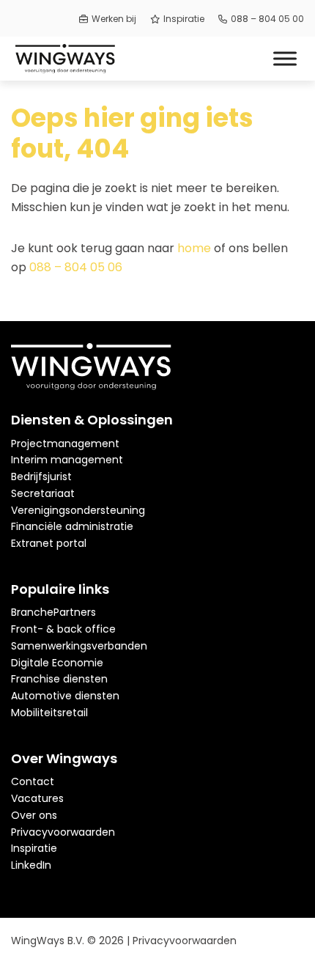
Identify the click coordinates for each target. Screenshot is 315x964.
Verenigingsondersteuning (78, 510)
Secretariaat (43, 493)
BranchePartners (53, 612)
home (194, 248)
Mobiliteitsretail (49, 712)
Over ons (34, 815)
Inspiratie (183, 18)
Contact (32, 781)
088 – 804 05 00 (267, 18)
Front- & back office (63, 629)
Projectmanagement (65, 443)
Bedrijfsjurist (41, 476)
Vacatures (37, 798)
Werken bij (114, 18)
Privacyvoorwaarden (63, 832)
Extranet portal (48, 543)
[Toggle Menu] (285, 58)
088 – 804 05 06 (75, 267)
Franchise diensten (59, 679)
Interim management (67, 459)
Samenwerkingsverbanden (79, 646)
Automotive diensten (65, 695)
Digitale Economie (57, 662)
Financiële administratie (72, 526)
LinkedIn (31, 865)
